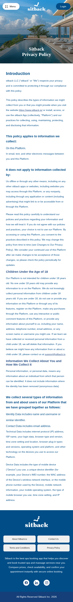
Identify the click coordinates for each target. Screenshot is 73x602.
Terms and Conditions (20, 548)
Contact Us (53, 539)
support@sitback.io (55, 354)
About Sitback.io (19, 539)
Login (63, 6)
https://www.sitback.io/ (30, 110)
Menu (13, 6)
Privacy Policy (53, 548)
